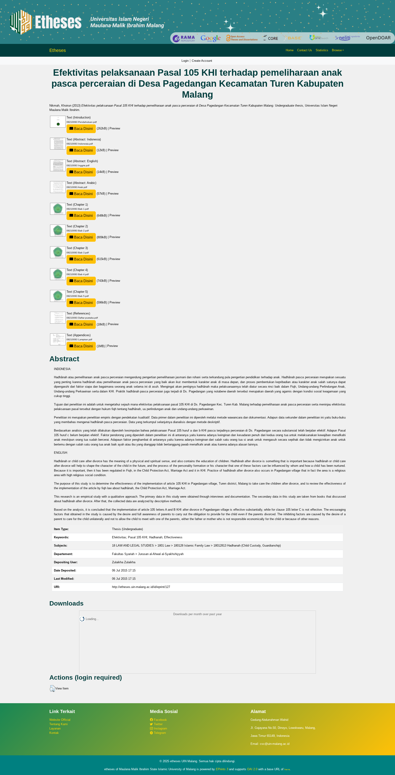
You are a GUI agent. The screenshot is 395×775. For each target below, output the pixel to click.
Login (185, 60)
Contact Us (304, 50)
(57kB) (89, 193)
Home (290, 50)
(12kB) (89, 150)
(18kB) (89, 324)
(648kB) (90, 215)
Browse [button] (337, 50)
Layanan (55, 728)
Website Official (59, 719)
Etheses (57, 50)
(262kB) (90, 128)
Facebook (160, 719)
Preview (114, 128)
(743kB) (90, 280)
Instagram (160, 728)
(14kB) (89, 172)
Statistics (322, 50)
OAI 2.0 (252, 769)
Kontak (54, 733)
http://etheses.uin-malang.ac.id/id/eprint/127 (141, 587)
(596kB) (90, 302)
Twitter (158, 724)
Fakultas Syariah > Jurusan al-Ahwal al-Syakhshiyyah (148, 554)
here (287, 769)
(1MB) (89, 346)
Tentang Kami (58, 724)
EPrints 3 (222, 769)
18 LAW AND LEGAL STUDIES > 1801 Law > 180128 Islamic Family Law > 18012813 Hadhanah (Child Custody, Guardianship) (196, 545)
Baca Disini (83, 129)
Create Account (202, 60)
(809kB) (90, 237)
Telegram (159, 733)
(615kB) (90, 259)
